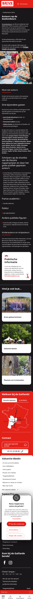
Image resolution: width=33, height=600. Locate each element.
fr (3, 574)
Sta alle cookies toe (17, 524)
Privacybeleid (16, 518)
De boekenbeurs (7, 24)
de (17, 574)
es (10, 574)
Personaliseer (13, 530)
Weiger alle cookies (15, 536)
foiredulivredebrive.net (11, 276)
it (13, 574)
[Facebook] (5, 563)
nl (21, 574)
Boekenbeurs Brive (9, 12)
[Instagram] (10, 563)
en (7, 574)
